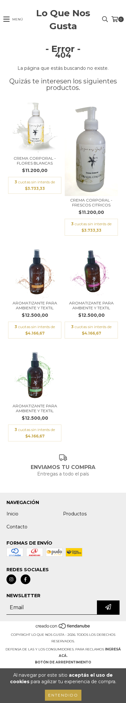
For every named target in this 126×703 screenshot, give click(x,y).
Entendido (63, 695)
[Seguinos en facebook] (25, 579)
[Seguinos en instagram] (11, 579)
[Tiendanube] (63, 628)
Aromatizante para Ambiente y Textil (35, 305)
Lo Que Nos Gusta (63, 19)
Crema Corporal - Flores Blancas (35, 161)
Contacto (16, 527)
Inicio (12, 514)
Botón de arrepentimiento (63, 662)
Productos (75, 514)
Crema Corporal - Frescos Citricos (91, 202)
